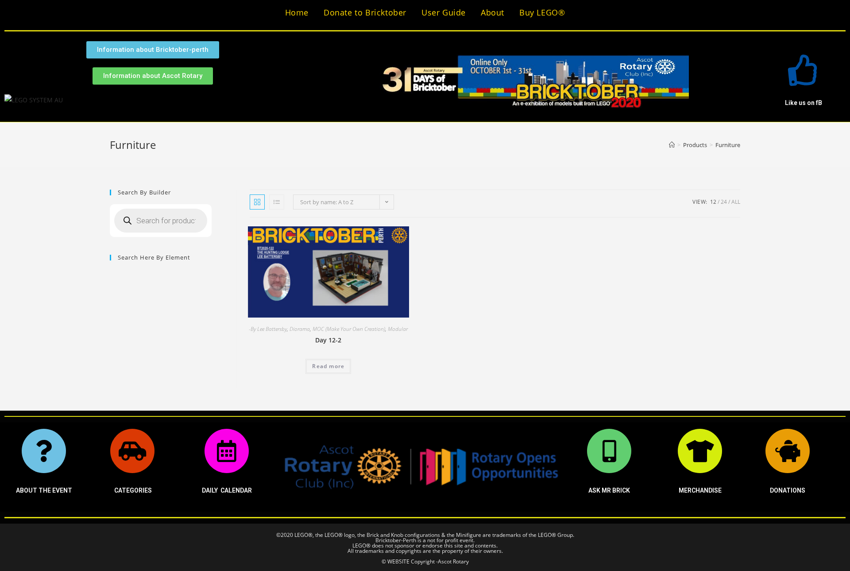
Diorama (300, 329)
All (735, 202)
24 (724, 202)
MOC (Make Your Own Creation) (349, 329)
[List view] (276, 202)
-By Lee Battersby (268, 329)
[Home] (672, 145)
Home (297, 12)
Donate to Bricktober (365, 12)
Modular (398, 329)
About (492, 12)
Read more (328, 366)
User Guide (443, 12)
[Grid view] (257, 202)
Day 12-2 (328, 340)
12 (713, 202)
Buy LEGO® (542, 12)
